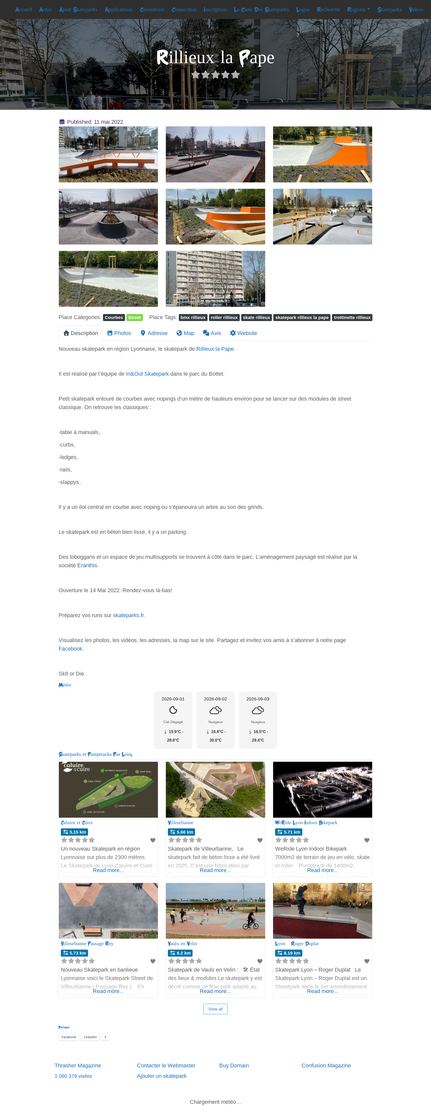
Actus (45, 9)
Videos (416, 9)
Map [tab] (189, 333)
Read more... (108, 870)
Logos (303, 9)
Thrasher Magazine (78, 1065)
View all (216, 1009)
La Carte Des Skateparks (261, 9)
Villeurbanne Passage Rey (87, 943)
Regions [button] (356, 9)
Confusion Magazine (326, 1065)
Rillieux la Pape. (215, 349)
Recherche (328, 9)
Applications (119, 9)
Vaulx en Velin (182, 943)
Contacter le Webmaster (166, 1065)
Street (134, 317)
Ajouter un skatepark (162, 1076)
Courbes (114, 317)
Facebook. (71, 649)
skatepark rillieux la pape (302, 317)
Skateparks (389, 9)
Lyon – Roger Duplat (297, 943)
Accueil (23, 9)
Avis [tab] (216, 333)
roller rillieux (224, 317)
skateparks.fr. (129, 615)
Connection (184, 9)
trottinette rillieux (352, 317)
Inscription (215, 9)
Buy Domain (234, 1065)
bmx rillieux (193, 317)
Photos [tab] (122, 333)
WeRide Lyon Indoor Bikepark (306, 822)
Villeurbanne (180, 822)
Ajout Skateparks (78, 9)
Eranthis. (88, 565)
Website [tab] (247, 333)
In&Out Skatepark (147, 374)
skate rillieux (256, 317)
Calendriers (152, 9)
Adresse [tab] (158, 333)
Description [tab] (84, 333)
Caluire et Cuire (77, 822)
